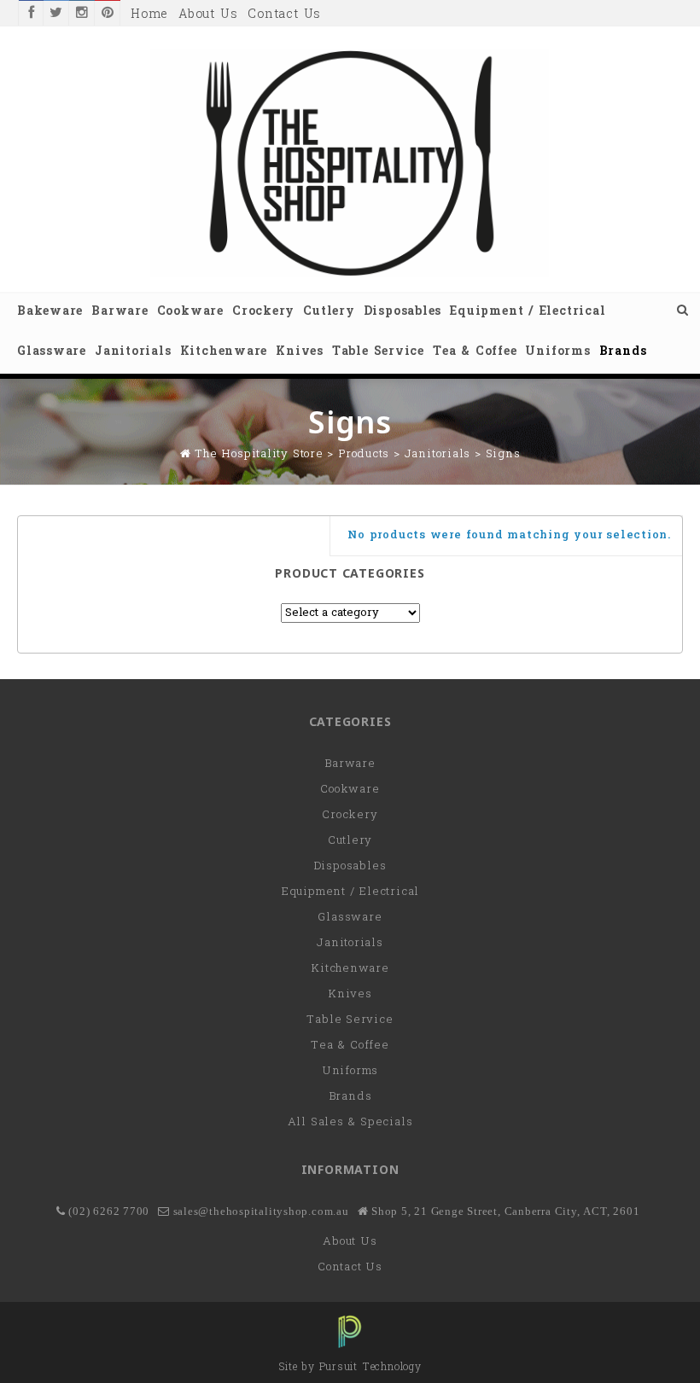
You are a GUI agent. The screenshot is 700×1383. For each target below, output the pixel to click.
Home (149, 15)
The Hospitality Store (259, 454)
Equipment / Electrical (527, 312)
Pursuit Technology (370, 1367)
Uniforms (557, 352)
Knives (300, 352)
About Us (207, 15)
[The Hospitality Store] (350, 274)
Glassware (51, 352)
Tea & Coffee (474, 352)
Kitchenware (224, 352)
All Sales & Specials (350, 1122)
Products (363, 454)
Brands (623, 352)
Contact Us (284, 15)
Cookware (190, 312)
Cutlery (328, 312)
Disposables (403, 312)
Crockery (263, 312)
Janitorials (133, 352)
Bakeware (50, 312)
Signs (503, 454)
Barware (119, 312)
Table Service (378, 352)
